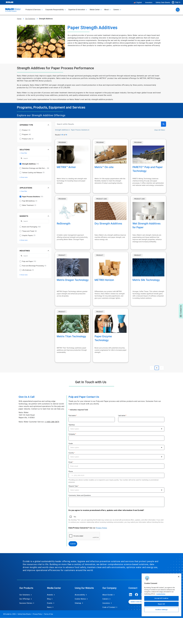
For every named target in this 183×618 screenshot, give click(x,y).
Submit (73, 544)
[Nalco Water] (13, 10)
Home (19, 19)
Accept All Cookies (161, 598)
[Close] (178, 576)
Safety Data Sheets (163, 2)
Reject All (161, 604)
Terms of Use (48, 614)
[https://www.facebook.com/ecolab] (136, 594)
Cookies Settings (161, 609)
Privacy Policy (101, 528)
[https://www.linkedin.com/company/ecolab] (130, 594)
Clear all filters (159, 130)
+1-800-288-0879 (52, 422)
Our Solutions (30, 19)
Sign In (177, 2)
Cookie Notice (160, 594)
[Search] (178, 10)
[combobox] (116, 428)
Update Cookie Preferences (139, 601)
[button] (176, 2)
